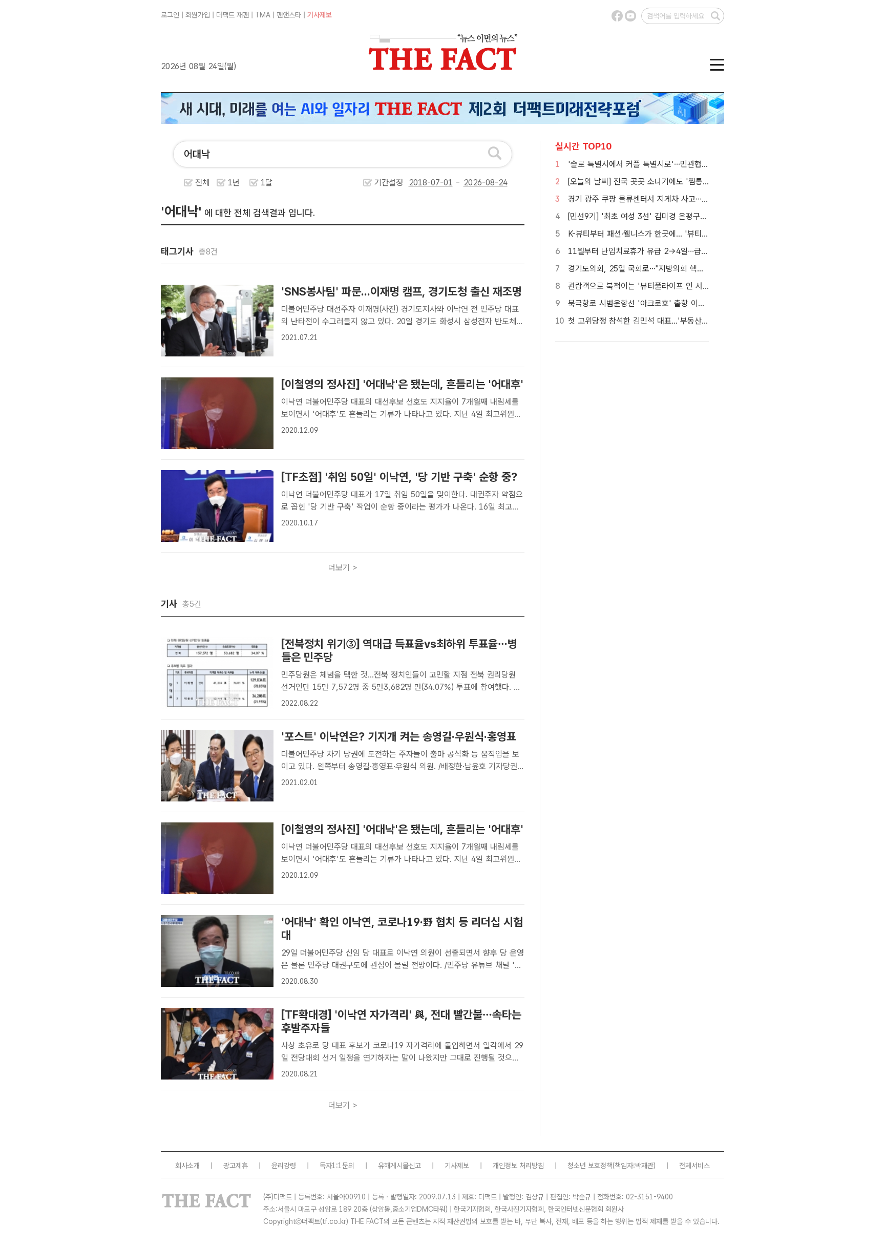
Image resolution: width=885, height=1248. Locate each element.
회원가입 (197, 15)
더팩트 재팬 (232, 15)
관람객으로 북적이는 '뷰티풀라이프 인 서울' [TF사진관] (659, 286)
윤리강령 (283, 1165)
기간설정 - (418, 182)
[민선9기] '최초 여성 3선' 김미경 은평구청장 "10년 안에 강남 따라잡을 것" (691, 216)
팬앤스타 (289, 15)
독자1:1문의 (337, 1165)
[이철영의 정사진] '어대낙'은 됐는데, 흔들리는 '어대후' (402, 384)
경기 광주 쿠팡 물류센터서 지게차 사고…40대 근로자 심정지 (667, 199)
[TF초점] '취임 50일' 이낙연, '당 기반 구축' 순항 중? (399, 476)
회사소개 (187, 1165)
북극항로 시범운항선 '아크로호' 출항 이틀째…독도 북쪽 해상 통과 (676, 303)
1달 (266, 182)
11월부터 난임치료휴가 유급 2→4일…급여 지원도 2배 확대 (666, 251)
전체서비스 (694, 1165)
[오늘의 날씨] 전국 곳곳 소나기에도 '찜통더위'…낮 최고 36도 (668, 181)
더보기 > (342, 568)
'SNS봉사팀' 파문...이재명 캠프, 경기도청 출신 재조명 (401, 291)
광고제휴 (235, 1165)
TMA (262, 15)
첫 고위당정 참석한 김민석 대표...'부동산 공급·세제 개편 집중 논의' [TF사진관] (697, 321)
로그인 (170, 15)
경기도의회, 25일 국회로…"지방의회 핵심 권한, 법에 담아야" (668, 268)
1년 (234, 182)
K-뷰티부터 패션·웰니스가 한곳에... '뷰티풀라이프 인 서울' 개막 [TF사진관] (691, 234)
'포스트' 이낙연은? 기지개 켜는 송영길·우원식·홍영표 (398, 736)
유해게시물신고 (399, 1165)
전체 (202, 182)
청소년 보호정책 (590, 1165)
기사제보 (319, 15)
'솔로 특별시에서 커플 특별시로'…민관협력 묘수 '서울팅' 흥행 (670, 164)
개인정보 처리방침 (518, 1165)
